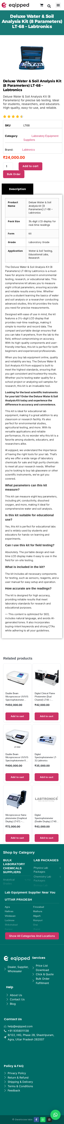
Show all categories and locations (32, 936)
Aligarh (37, 916)
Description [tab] (17, 189)
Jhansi (36, 929)
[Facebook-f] (36, 1119)
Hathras (9, 911)
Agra (7, 907)
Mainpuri (37, 920)
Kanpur (9, 929)
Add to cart (31, 166)
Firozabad (38, 907)
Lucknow (9, 920)
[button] (49, 6)
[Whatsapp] (42, 1119)
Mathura (37, 911)
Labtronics (28, 149)
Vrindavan (10, 916)
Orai (35, 924)
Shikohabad (11, 924)
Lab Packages (46, 860)
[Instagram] (49, 1119)
